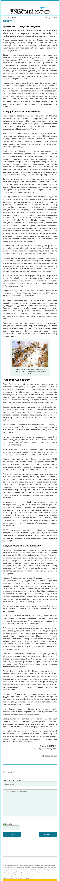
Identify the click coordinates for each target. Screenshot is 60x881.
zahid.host (27, 878)
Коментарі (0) (9, 772)
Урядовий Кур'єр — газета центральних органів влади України (30, 10)
